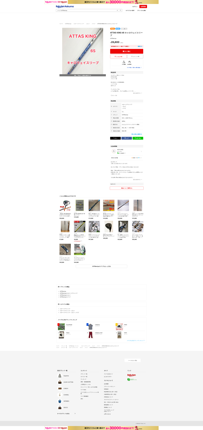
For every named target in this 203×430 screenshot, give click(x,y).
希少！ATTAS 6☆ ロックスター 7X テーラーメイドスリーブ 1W (94, 215)
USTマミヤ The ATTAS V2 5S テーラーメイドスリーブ (137, 215)
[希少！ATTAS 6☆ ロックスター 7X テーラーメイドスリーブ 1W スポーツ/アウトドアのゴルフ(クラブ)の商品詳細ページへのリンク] (94, 205)
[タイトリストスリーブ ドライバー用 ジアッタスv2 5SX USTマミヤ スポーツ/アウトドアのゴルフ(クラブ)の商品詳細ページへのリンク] (123, 205)
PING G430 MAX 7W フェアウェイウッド (108, 235)
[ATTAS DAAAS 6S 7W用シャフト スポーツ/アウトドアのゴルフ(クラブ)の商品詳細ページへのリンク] (79, 205)
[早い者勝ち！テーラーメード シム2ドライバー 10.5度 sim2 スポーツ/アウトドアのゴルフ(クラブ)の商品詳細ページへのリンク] (123, 226)
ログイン (135, 6)
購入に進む (127, 51)
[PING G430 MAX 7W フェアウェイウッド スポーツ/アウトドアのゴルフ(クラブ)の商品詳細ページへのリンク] (108, 226)
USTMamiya (68, 23)
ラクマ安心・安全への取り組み (133, 67)
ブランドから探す (141, 10)
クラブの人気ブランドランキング (135, 340)
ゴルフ (88, 23)
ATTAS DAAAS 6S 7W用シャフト (79, 214)
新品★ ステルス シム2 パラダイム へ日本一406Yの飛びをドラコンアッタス (108, 215)
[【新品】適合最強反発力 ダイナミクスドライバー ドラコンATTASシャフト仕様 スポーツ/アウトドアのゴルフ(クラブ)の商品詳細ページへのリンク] (65, 205)
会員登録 (143, 6)
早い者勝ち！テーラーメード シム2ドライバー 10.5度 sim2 (123, 236)
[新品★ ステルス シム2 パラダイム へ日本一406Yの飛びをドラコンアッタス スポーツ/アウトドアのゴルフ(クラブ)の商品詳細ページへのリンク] (108, 205)
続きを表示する (136, 93)
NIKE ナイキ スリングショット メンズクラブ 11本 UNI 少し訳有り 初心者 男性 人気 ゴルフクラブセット (94, 237)
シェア (127, 138)
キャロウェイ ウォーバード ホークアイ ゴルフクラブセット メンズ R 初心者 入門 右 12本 (79, 260)
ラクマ (61, 23)
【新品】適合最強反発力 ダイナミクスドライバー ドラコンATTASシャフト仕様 (65, 215)
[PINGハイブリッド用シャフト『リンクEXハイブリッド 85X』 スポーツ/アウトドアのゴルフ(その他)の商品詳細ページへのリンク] (65, 226)
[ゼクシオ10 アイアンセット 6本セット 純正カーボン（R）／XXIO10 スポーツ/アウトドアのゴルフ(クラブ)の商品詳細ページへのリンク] (137, 226)
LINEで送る (138, 138)
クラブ (93, 23)
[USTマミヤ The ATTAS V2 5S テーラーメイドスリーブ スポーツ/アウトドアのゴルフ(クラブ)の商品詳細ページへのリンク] (137, 205)
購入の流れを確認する (137, 134)
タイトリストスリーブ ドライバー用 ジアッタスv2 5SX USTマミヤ (123, 215)
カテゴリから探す (130, 10)
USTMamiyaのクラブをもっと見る (101, 266)
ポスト (115, 138)
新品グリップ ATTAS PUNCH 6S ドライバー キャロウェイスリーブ (79, 236)
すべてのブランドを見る (63, 413)
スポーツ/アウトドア (79, 23)
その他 (60, 233)
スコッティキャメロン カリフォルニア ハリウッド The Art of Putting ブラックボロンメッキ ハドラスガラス (64, 261)
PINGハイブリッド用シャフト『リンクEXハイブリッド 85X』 (64, 236)
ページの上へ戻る (132, 360)
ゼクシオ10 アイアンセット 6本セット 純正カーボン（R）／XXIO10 (137, 236)
